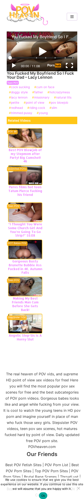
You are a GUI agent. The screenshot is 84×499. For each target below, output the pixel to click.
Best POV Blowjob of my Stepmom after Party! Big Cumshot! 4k (25, 155)
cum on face (45, 87)
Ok (43, 495)
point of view (35, 102)
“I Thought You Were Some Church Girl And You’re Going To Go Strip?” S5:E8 (25, 229)
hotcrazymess (60, 92)
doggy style (19, 92)
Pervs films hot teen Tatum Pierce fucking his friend (25, 191)
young (43, 113)
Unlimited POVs (17, 169)
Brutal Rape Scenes (40, 476)
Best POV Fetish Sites (23, 465)
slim (54, 108)
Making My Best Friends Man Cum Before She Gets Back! (25, 303)
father (38, 92)
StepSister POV (17, 317)
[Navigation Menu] (72, 16)
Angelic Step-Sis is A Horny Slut (25, 337)
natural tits (63, 97)
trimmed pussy (21, 113)
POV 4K (12, 131)
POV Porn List (56, 465)
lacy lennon (19, 97)
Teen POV (12, 82)
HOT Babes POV (17, 243)
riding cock (37, 108)
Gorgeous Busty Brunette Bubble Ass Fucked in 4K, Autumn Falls (25, 266)
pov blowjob (59, 102)
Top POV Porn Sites (51, 471)
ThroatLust (69, 476)
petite (15, 102)
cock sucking (20, 87)
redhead (17, 108)
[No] (78, 488)
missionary (42, 97)
